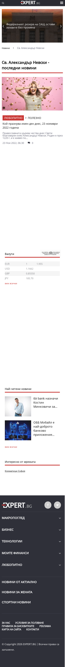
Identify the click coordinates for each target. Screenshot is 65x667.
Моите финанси (15, 553)
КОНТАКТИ (32, 629)
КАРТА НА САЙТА (11, 629)
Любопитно (13, 118)
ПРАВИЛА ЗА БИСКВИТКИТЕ (18, 626)
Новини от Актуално (19, 582)
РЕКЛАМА (45, 626)
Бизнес (8, 530)
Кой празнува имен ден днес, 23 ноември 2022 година (30, 125)
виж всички (11, 446)
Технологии (12, 541)
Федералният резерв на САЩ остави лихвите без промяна (30, 25)
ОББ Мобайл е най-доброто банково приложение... (43, 428)
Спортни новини (16, 602)
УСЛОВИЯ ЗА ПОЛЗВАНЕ (29, 622)
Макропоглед (13, 518)
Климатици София (15, 470)
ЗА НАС (6, 622)
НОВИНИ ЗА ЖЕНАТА (17, 592)
